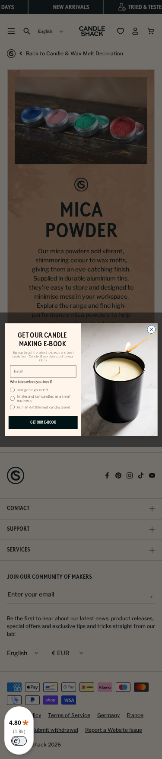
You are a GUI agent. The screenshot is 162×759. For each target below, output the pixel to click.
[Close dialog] (151, 329)
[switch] (19, 741)
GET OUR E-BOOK (43, 422)
